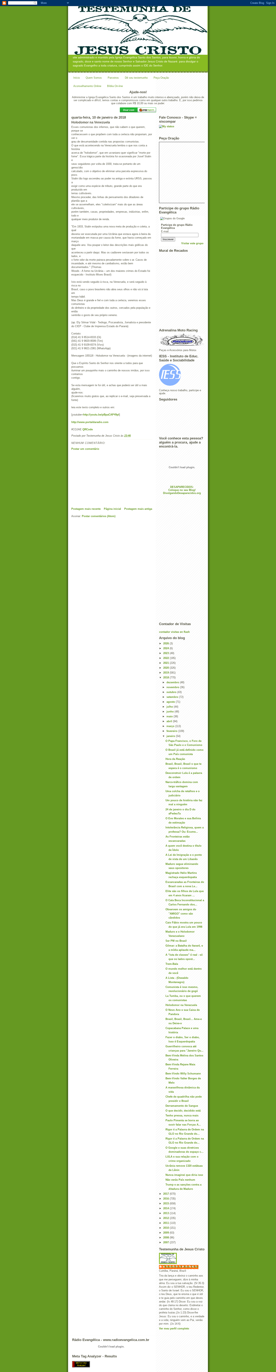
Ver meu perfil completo (174, 1328)
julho (170, 706)
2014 (166, 1208)
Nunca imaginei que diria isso (184, 1174)
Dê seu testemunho (136, 77)
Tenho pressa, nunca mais (181, 1115)
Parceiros (113, 77)
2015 (166, 1203)
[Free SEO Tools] (138, 1364)
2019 (166, 672)
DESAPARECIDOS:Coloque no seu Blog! (182, 488)
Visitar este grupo (192, 243)
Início (76, 77)
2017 (166, 1193)
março (170, 726)
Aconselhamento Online (87, 86)
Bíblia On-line (115, 86)
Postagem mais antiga (138, 508)
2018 (166, 677)
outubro (171, 692)
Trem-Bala (171, 963)
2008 (166, 1237)
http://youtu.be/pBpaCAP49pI (101, 414)
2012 (166, 1218)
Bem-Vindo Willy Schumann (183, 1073)
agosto (171, 701)
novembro (173, 687)
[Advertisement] (101, 478)
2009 (166, 1232)
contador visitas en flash (174, 631)
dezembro (173, 682)
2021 (166, 662)
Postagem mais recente (86, 508)
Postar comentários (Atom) (98, 516)
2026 (166, 643)
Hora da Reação (175, 758)
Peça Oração (161, 77)
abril (169, 721)
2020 (166, 667)
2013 (166, 1213)
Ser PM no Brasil (176, 940)
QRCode (87, 429)
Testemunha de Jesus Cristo (180, 1266)
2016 (166, 1198)
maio (170, 716)
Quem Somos (94, 77)
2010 (166, 1227)
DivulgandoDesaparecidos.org (182, 493)
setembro (172, 696)
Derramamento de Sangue (181, 1105)
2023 (166, 653)
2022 (166, 658)
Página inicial (112, 508)
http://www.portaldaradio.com (90, 422)
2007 (166, 1242)
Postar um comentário (85, 448)
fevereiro (172, 731)
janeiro (171, 736)
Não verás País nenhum (180, 1179)
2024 (166, 648)
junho (170, 711)
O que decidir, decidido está (183, 1110)
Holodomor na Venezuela (181, 1005)
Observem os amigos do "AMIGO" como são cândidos (180, 913)
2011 (166, 1222)
